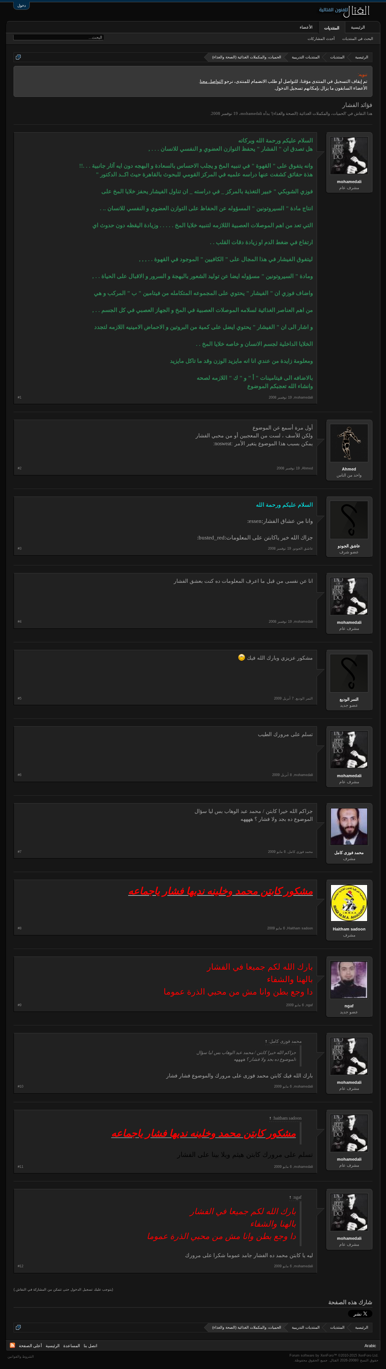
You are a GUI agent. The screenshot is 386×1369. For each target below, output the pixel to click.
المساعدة (71, 1345)
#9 (19, 1005)
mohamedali (251, 113)
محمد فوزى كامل (349, 852)
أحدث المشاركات (321, 39)
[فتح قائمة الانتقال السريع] (18, 57)
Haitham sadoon (349, 929)
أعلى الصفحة (30, 1345)
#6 (19, 775)
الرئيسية (358, 27)
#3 (19, 548)
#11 (20, 1167)
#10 (20, 1086)
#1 (19, 397)
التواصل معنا (211, 81)
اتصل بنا (90, 1345)
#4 (19, 621)
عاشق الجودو (349, 546)
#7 (19, 852)
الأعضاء (306, 27)
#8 (19, 928)
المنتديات (331, 28)
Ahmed (349, 469)
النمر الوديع (349, 699)
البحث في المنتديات (357, 39)
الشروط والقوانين (21, 1356)
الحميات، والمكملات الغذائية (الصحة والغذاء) (309, 113)
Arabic (370, 1345)
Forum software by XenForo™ (334, 1355)
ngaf (349, 1006)
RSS (12, 1345)
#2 (19, 468)
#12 (20, 1266)
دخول (21, 5)
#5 (19, 698)
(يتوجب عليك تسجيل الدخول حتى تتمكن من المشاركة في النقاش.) (63, 1289)
